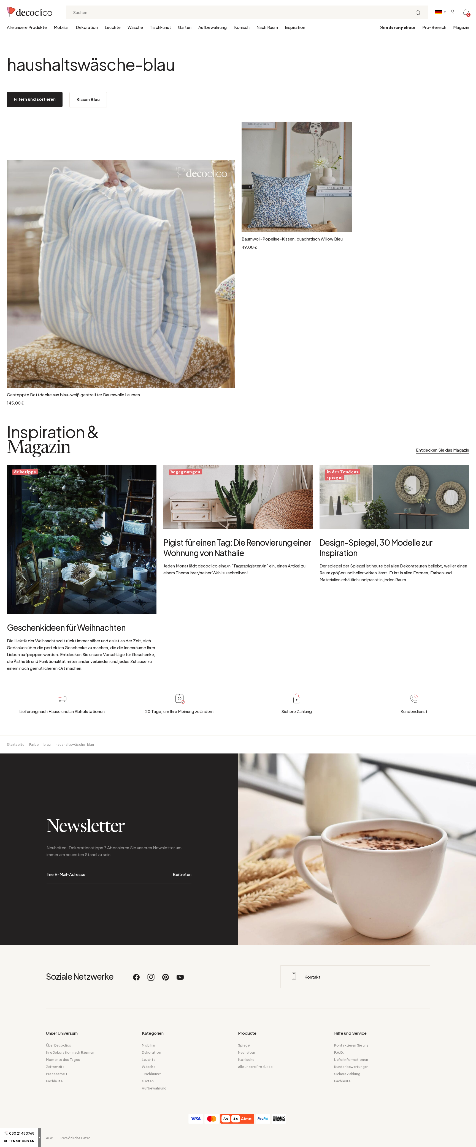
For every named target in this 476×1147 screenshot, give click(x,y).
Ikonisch (242, 27)
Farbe (34, 744)
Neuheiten (246, 1052)
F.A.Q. (339, 1052)
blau (47, 744)
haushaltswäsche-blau (75, 744)
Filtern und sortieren (35, 99)
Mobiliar (61, 27)
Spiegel (244, 1045)
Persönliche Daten (76, 1138)
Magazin (461, 27)
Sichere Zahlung (347, 1074)
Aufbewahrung (212, 27)
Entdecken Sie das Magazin (442, 449)
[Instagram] (151, 979)
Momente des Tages (63, 1060)
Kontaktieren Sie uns (351, 1045)
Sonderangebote (397, 28)
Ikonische (246, 1060)
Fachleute (54, 1081)
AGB (50, 1138)
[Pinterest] (166, 979)
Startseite (15, 744)
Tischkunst (160, 27)
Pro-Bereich (434, 27)
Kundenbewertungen (351, 1067)
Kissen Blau (88, 99)
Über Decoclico (58, 1045)
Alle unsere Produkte (27, 27)
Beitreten (182, 874)
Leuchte (113, 27)
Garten (184, 27)
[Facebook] (136, 979)
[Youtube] (180, 979)
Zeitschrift (55, 1067)
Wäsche (135, 27)
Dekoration (87, 27)
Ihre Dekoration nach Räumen (70, 1052)
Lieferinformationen (351, 1060)
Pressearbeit (56, 1074)
